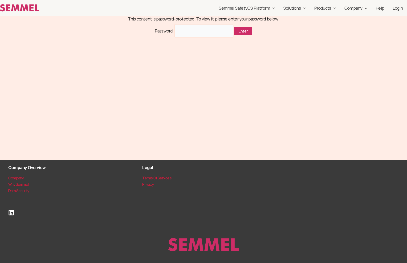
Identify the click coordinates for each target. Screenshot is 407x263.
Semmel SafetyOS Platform (244, 8)
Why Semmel (18, 184)
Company (353, 8)
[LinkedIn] (11, 213)
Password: (165, 31)
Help (380, 8)
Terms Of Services (156, 178)
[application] (272, 8)
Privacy (147, 184)
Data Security (18, 190)
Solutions (292, 8)
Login (398, 8)
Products (322, 8)
